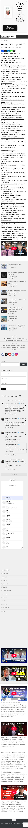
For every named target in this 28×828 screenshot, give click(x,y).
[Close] (27, 1)
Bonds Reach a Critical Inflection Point (11, 155)
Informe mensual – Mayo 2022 (9, 184)
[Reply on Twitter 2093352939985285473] (6, 428)
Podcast (4, 601)
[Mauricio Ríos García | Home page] (11, 36)
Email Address (5, 373)
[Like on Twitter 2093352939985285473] (12, 428)
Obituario (4, 594)
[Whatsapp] (11, 51)
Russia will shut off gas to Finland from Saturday (13, 141)
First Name (4, 378)
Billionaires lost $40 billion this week (10, 92)
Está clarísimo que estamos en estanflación (12, 188)
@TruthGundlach (11, 422)
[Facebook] (2, 51)
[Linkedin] (8, 51)
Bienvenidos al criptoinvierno (8, 153)
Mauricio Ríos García (8, 47)
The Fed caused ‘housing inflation (9, 169)
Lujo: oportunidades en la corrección (10, 161)
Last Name (4, 383)
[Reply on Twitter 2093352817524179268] (6, 455)
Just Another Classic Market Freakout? (11, 165)
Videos (4, 611)
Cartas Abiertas (6, 570)
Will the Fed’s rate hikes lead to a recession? (12, 119)
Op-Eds (4, 597)
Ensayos (4, 580)
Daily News (4, 40)
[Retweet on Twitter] (8, 400)
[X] (5, 51)
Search (3, 361)
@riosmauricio (23, 418)
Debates (4, 577)
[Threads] (14, 51)
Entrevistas (5, 583)
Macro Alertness (6, 590)
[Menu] (26, 37)
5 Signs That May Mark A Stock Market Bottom (13, 176)
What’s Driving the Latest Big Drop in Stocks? (12, 203)
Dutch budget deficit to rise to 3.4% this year (12, 104)
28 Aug (6, 404)
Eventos (4, 587)
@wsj (22, 403)
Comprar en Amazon (10, 28)
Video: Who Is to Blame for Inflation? (10, 88)
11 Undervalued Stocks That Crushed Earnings (12, 172)
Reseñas (4, 604)
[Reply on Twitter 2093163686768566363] (6, 469)
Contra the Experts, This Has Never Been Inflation (14, 180)
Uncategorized (6, 607)
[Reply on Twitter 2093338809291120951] (6, 414)
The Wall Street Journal (12, 403)
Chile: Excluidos (5, 56)
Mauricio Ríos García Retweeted (17, 400)
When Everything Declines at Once (10, 157)
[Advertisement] (14, 631)
